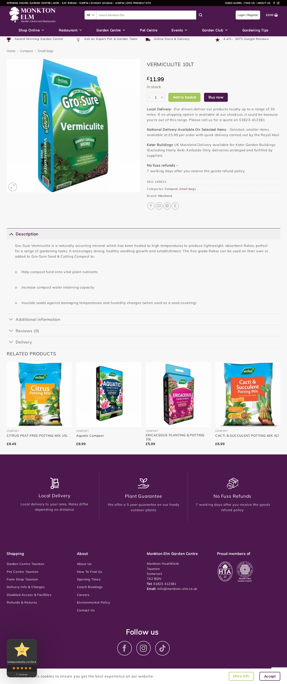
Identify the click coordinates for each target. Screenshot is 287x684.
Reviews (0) (27, 330)
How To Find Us (89, 572)
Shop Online (29, 30)
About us (264, 2)
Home (11, 51)
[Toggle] (11, 234)
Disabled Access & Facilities (29, 595)
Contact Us (86, 610)
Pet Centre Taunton (22, 572)
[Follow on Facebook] (274, 3)
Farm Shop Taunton (22, 579)
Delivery (24, 341)
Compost (26, 51)
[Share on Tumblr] (175, 206)
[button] (12, 186)
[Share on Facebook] (151, 206)
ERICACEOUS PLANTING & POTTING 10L (175, 437)
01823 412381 (233, 2)
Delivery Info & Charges (26, 587)
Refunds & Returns (22, 602)
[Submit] (200, 15)
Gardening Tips (255, 30)
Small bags (45, 51)
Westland (165, 196)
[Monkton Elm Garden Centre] (42, 15)
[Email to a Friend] (159, 206)
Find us (249, 2)
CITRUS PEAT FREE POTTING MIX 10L (37, 436)
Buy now (216, 97)
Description (27, 233)
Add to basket (184, 97)
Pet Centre (149, 30)
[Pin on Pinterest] (167, 206)
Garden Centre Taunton (25, 564)
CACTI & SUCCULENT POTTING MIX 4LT (247, 436)
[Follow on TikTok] (162, 648)
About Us (84, 564)
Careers (83, 595)
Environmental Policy (93, 602)
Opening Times (89, 579)
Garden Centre (108, 30)
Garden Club (212, 30)
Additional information (38, 319)
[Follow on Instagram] (278, 3)
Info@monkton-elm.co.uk (177, 589)
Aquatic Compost (90, 436)
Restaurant (68, 30)
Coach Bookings (90, 587)
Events (177, 30)
